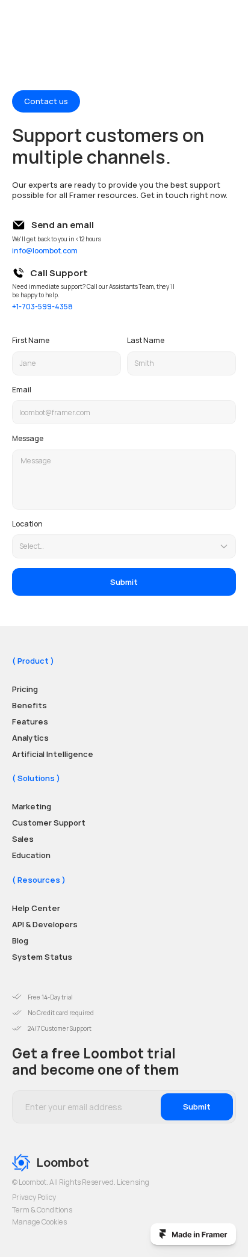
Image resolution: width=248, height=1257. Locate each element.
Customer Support (48, 822)
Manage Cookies (39, 1222)
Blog (20, 940)
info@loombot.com (45, 251)
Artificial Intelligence (52, 753)
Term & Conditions (42, 1210)
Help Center (36, 908)
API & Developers (45, 924)
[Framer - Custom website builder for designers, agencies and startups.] (193, 1234)
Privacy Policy (34, 1197)
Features (30, 721)
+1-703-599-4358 (42, 306)
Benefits (29, 705)
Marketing (31, 806)
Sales (23, 838)
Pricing (25, 689)
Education (31, 855)
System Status (42, 956)
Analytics (30, 737)
